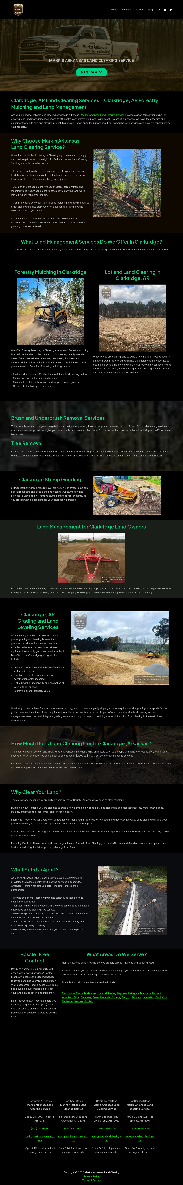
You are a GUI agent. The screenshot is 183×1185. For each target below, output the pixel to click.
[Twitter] (170, 10)
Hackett (156, 993)
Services (126, 9)
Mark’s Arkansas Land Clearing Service (102, 115)
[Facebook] (165, 10)
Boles (96, 997)
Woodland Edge (70, 997)
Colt (164, 997)
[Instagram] (159, 10)
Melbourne (90, 993)
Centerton (67, 1001)
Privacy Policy (91, 1176)
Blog (150, 9)
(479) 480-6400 (40, 1128)
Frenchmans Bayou (72, 993)
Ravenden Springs (110, 997)
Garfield (88, 1001)
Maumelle (145, 993)
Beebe (111, 993)
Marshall (102, 993)
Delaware (86, 997)
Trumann (136, 997)
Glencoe (78, 1001)
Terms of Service (91, 1180)
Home (113, 9)
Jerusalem (148, 997)
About (139, 9)
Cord (158, 997)
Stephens (122, 993)
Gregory (126, 997)
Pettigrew (133, 993)
